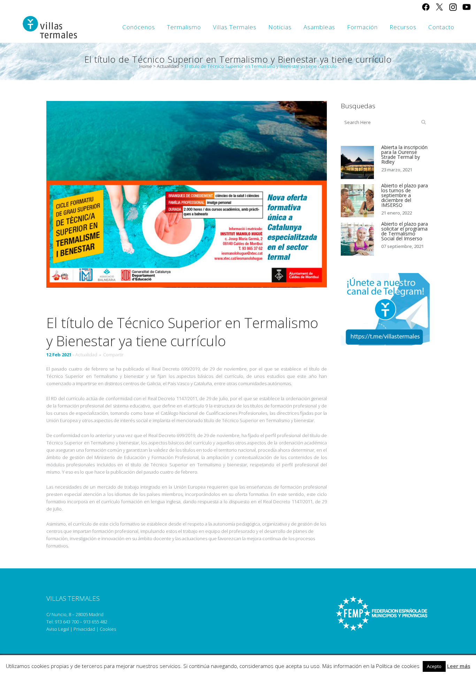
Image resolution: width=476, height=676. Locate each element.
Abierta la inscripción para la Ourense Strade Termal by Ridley (404, 154)
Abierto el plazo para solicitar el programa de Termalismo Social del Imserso (404, 231)
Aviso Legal (57, 629)
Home (145, 66)
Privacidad (84, 629)
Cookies (108, 629)
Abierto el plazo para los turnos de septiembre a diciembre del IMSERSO (404, 195)
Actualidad (168, 66)
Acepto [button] (434, 666)
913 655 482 (95, 622)
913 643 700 (67, 622)
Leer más (458, 665)
